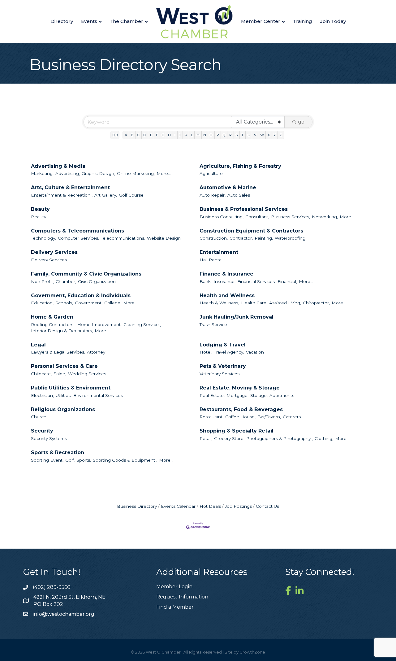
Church (38, 416)
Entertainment (219, 252)
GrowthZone (252, 652)
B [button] (132, 135)
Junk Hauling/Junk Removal (236, 317)
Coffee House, (240, 416)
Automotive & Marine (228, 187)
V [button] (255, 135)
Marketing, (42, 173)
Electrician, (42, 395)
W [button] (262, 135)
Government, (88, 302)
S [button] (236, 135)
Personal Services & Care (64, 366)
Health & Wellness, (219, 302)
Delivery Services (54, 252)
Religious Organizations (63, 409)
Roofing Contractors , (53, 324)
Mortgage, (237, 395)
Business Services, (290, 216)
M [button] (198, 135)
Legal (38, 345)
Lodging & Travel (223, 345)
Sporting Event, (47, 460)
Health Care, (254, 302)
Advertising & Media (58, 166)
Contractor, (241, 238)
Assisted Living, (285, 302)
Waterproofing (290, 238)
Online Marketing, (136, 173)
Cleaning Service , (142, 324)
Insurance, (224, 281)
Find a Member (175, 607)
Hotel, (206, 352)
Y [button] (274, 135)
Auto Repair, (213, 195)
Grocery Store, (229, 438)
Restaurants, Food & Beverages (241, 409)
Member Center (260, 21)
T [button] (242, 135)
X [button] (269, 135)
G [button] (163, 135)
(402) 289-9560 (52, 587)
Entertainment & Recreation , (62, 195)
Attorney (96, 352)
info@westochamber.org (63, 614)
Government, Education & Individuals (81, 295)
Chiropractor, (316, 302)
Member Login (174, 586)
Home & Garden (52, 317)
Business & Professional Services (244, 209)
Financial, (287, 281)
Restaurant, (211, 416)
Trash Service (213, 324)
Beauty (40, 209)
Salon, (60, 373)
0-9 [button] (115, 135)
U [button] (249, 135)
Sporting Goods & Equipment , (125, 460)
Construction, (214, 238)
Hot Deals (210, 506)
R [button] (230, 135)
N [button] (204, 135)
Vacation (255, 352)
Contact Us (267, 506)
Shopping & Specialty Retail (236, 431)
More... (164, 173)
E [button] (151, 135)
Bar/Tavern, (269, 416)
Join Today (333, 21)
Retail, (206, 438)
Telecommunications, (123, 238)
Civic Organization (97, 281)
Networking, (325, 216)
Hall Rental (211, 259)
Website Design (164, 238)
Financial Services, (256, 281)
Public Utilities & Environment (70, 388)
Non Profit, (42, 281)
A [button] (126, 135)
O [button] (211, 135)
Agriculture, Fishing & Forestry (240, 166)
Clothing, (324, 438)
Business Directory (137, 506)
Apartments (281, 395)
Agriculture (211, 173)
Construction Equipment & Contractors (251, 231)
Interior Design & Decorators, (62, 330)
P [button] (218, 135)
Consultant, (257, 216)
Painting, (264, 238)
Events (89, 21)
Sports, (83, 460)
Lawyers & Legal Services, (58, 352)
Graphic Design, (98, 173)
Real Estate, (212, 395)
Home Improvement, (99, 324)
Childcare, (41, 373)
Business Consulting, (221, 216)
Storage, (259, 395)
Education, (42, 302)
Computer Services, (78, 238)
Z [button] (280, 135)
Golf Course (131, 195)
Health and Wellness (227, 295)
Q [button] (224, 135)
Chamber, (66, 281)
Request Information (182, 597)
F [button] (157, 135)
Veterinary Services (219, 373)
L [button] (192, 135)
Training (302, 21)
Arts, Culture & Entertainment (70, 187)
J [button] (180, 135)
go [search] (301, 122)
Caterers (292, 416)
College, (112, 302)
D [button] (144, 135)
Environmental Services (98, 395)
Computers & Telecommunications (77, 231)
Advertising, (67, 173)
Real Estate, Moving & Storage (240, 388)
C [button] (138, 135)
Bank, (206, 281)
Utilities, (63, 395)
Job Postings (238, 506)
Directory (61, 21)
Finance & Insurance (226, 274)
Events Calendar (178, 506)
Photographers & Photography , (279, 438)
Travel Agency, (229, 352)
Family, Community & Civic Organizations (86, 274)
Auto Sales (238, 195)
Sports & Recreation (57, 452)
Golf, (70, 460)
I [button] (174, 135)
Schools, (64, 302)
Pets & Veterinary (223, 366)
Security (42, 431)
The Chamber (126, 21)
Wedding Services (87, 373)
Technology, (43, 238)
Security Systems (49, 438)
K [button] (186, 135)
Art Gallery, (105, 195)
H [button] (169, 135)
